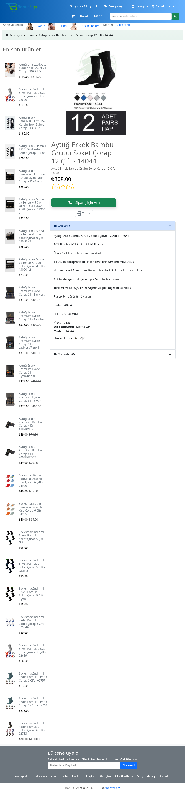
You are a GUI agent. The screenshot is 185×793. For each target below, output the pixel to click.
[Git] (175, 16)
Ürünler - (90, 16)
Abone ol (128, 765)
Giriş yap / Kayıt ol (83, 6)
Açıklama (64, 226)
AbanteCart (112, 788)
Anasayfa (15, 35)
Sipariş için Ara (86, 202)
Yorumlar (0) (66, 354)
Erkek (31, 35)
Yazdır (86, 213)
